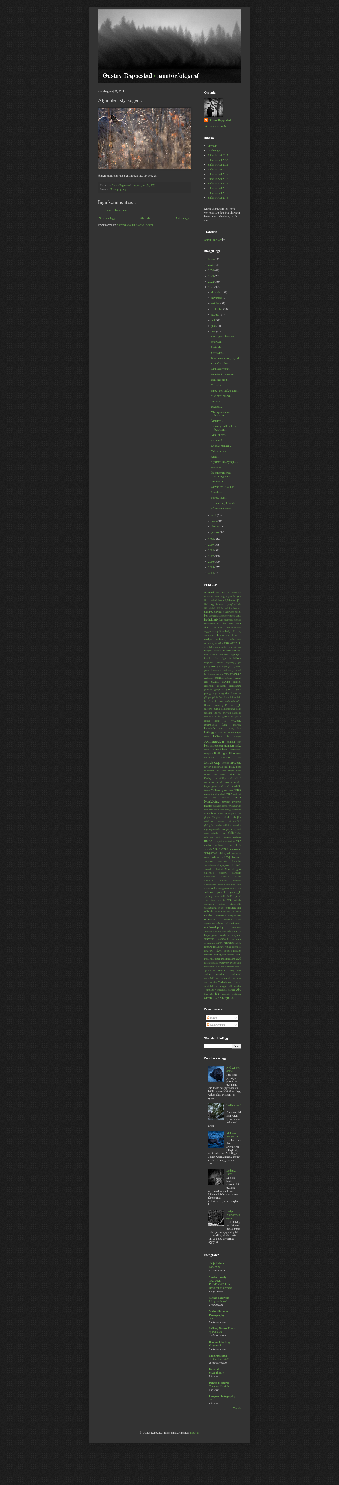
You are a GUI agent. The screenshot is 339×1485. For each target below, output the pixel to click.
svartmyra (217, 931)
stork (238, 911)
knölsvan (218, 736)
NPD (211, 1318)
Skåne (228, 869)
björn (238, 600)
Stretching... (217, 492)
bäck (224, 623)
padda (227, 813)
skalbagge (236, 853)
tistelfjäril (208, 950)
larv (206, 766)
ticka (234, 946)
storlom (209, 915)
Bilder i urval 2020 (218, 169)
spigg (216, 896)
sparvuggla (235, 892)
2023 (211, 276)
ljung (238, 766)
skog (227, 857)
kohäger (237, 736)
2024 (211, 270)
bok (206, 615)
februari (216, 526)
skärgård (223, 872)
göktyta (207, 697)
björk (221, 600)
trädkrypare (224, 962)
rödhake (237, 836)
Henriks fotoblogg (219, 1342)
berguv (237, 596)
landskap (212, 762)
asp (228, 592)
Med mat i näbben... (222, 396)
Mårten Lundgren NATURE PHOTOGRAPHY (220, 1280)
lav (209, 766)
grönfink (237, 681)
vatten (207, 974)
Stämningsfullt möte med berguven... (224, 427)
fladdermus (214, 654)
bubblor (237, 619)
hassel (207, 701)
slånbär (225, 876)
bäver (238, 623)
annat (211, 592)
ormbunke (236, 809)
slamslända (209, 876)
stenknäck (209, 903)
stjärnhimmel (210, 907)
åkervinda (208, 993)
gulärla (229, 689)
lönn (232, 774)
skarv (206, 857)
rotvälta (214, 832)
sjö (221, 852)
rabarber (218, 825)
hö (210, 716)
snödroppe (221, 888)
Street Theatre (216, 1372)
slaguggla (236, 872)
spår (206, 899)
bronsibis (230, 615)
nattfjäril (226, 797)
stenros (222, 903)
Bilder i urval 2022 (218, 160)
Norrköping (115, 189)
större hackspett (225, 923)
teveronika (225, 946)
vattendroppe (220, 974)
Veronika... (217, 385)
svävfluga (224, 935)
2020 (211, 539)
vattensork (236, 978)
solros (233, 888)
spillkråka (226, 896)
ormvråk (208, 813)
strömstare (209, 919)
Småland (223, 880)
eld (239, 643)
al (205, 592)
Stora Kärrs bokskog (225, 911)
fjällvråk (236, 650)
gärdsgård (209, 693)
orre (216, 813)
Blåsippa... (217, 406)
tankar (216, 946)
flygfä (238, 654)
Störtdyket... (217, 352)
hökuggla (222, 716)
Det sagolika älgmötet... (221, 1287)
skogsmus (208, 861)
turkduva (229, 966)
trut (233, 958)
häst (206, 716)
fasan (229, 646)
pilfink (238, 813)
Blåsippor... (217, 467)
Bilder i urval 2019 (218, 174)
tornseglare (220, 954)
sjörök (227, 853)
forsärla (208, 658)
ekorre (225, 643)
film (235, 646)
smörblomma (210, 884)
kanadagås (209, 728)
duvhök (207, 643)
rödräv (208, 840)
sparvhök (221, 892)
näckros (208, 805)
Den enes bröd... (220, 379)
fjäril (206, 654)
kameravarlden (218, 1356)
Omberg (227, 809)
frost (217, 658)
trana (238, 954)
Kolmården (214, 741)
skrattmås (236, 865)
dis (227, 635)
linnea (232, 766)
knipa (238, 732)
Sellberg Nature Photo (222, 1328)
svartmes (208, 931)
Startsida (145, 218)
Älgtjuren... (217, 420)
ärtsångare (236, 993)
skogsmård (222, 861)
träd (238, 958)
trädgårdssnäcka (211, 962)
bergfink (229, 596)
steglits (221, 899)
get (239, 662)
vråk (230, 986)
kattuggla (210, 732)
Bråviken (218, 619)
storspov (232, 915)
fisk (239, 646)
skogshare (236, 857)
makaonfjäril (234, 778)
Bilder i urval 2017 (218, 183)
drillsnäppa (221, 639)
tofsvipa (237, 950)
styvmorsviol (226, 919)
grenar (207, 670)
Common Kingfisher (220, 1386)
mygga (207, 793)
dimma (220, 635)
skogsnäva (236, 861)
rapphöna (237, 825)
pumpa (221, 821)
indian (207, 720)
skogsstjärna (223, 865)
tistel (238, 946)
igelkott (237, 716)
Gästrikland (231, 693)
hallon (233, 697)
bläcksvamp (228, 611)
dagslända (219, 631)
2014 (211, 573)
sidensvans (235, 849)
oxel (222, 813)
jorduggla (236, 720)
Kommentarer (217, 1025)
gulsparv (218, 689)
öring (215, 998)
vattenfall (236, 974)
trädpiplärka (235, 962)
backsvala (236, 592)
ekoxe (233, 643)
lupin (238, 770)
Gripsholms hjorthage (221, 670)
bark (217, 596)
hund (238, 708)
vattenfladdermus (211, 978)
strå (239, 915)
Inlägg (213, 1017)
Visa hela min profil (215, 126)
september (217, 309)
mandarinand (215, 782)
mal (205, 782)
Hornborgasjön (221, 705)
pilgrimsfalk (209, 817)
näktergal (217, 805)
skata (213, 857)
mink (221, 786)
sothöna (208, 892)
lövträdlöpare (222, 778)
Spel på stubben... (220, 363)
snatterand (230, 884)
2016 (211, 561)
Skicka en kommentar (115, 210)
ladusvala (225, 757)
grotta (235, 670)
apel (218, 592)
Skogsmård (215, 1345)
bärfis (231, 623)
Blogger (194, 1432)
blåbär (220, 608)
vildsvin (236, 982)
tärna (214, 970)
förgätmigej (231, 662)
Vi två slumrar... (220, 451)
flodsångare (224, 654)
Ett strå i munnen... (221, 445)
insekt (217, 720)
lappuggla (235, 762)
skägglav (236, 869)
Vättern (231, 989)
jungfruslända (210, 724)
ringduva (227, 829)
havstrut (219, 701)
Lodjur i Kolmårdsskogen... (233, 1214)
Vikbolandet (224, 982)
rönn (238, 841)
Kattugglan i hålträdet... (223, 336)
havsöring (228, 701)
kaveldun (222, 732)
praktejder (236, 817)
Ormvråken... (218, 481)
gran (213, 666)
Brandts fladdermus (217, 615)
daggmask (209, 631)
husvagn (227, 712)
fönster (220, 662)
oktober (215, 303)
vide (210, 982)
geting (207, 666)
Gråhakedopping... (221, 368)
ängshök (225, 993)
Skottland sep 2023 (219, 1359)
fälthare (237, 658)
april (214, 515)
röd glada (215, 836)
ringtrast (237, 829)
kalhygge (237, 724)
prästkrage (208, 821)
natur (238, 797)
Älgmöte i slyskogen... (223, 374)
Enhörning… (216, 1266)
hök (214, 716)
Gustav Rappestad (220, 120)
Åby (238, 989)
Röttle (238, 844)
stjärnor (221, 907)
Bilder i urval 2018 (218, 179)
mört (235, 793)
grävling (226, 681)
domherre (236, 635)
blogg (211, 604)
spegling (208, 896)
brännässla (228, 619)
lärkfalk (223, 774)
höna (230, 716)
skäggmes (209, 872)
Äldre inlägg (182, 218)
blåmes (237, 608)
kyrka (238, 753)
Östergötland (226, 997)
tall (226, 942)
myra (213, 793)
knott (206, 736)
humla (217, 708)
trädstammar (210, 966)
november (217, 297)
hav (212, 701)
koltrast (231, 741)
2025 (211, 264)
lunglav (231, 770)
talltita (238, 942)
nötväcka (218, 809)
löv (239, 774)
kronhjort (229, 745)
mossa (207, 790)
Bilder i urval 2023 (218, 155)
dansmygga (209, 635)
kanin (221, 728)
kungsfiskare (220, 749)
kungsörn (208, 753)
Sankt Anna (220, 848)
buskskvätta (209, 623)
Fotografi (214, 1369)
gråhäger (208, 677)
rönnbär (208, 844)
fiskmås (217, 650)
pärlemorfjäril (235, 821)
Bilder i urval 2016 (218, 188)
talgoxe (219, 942)
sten (229, 899)
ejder (214, 643)
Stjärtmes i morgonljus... (224, 462)
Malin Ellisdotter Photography (219, 1313)
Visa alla (237, 1408)
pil (232, 813)
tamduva (208, 946)
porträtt (225, 817)
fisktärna (227, 650)
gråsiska (218, 677)
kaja (224, 724)
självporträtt (210, 853)
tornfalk (208, 954)
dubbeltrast (235, 639)
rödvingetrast (229, 841)
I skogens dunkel (218, 1301)
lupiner (207, 774)
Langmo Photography (222, 1396)
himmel (207, 705)
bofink (238, 611)
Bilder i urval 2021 (218, 164)
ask (223, 592)
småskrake (236, 880)
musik (237, 790)
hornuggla (235, 705)
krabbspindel (216, 745)
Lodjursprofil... (233, 1106)
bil (208, 600)
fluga (232, 654)
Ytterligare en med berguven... (221, 413)
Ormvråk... (217, 401)
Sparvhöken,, (216, 1332)
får (230, 658)
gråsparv (229, 677)
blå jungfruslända (232, 604)
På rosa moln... (219, 497)
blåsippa (208, 611)
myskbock (221, 793)
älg (124, 189)
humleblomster (228, 708)
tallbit (231, 942)
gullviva (208, 689)
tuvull (238, 966)
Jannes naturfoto (219, 1298)
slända (238, 876)
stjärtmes (231, 907)
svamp (238, 923)
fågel (224, 658)
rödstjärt (218, 841)
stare (213, 899)
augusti (215, 314)
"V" (211, 1399)
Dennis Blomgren (219, 1383)
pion (218, 817)
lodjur (223, 770)
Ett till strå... (217, 440)
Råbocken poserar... (221, 508)
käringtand (209, 757)
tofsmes (228, 950)
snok (239, 884)
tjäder (218, 950)
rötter (229, 844)
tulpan (221, 966)
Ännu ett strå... (219, 435)
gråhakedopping (232, 673)
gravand (237, 666)
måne (229, 793)
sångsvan (209, 938)
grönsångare (235, 685)
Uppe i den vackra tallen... (225, 390)
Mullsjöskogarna (219, 790)
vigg (215, 982)
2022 (211, 281)
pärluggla (208, 825)
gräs (206, 681)
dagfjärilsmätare (234, 627)
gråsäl (238, 677)
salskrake (208, 849)
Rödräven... (217, 341)
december (217, 292)
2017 (211, 556)
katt (239, 728)
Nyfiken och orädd (233, 1069)
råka (239, 832)
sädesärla (223, 938)
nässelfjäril (227, 805)
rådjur (232, 832)
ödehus (208, 998)
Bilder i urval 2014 (218, 197)
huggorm (208, 708)
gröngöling (209, 685)
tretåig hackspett (212, 958)
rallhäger (227, 825)
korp (206, 745)
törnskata (222, 970)
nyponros (236, 801)
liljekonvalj (217, 766)
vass (239, 970)
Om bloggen (214, 150)
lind (225, 766)
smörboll (221, 884)
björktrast (230, 600)
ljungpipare (209, 770)
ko (228, 736)
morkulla (236, 786)
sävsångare (209, 942)
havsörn (237, 701)
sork (239, 888)
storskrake (221, 915)
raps (206, 829)
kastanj (231, 728)
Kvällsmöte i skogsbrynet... (226, 358)
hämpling (236, 712)
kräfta (206, 749)
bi (205, 600)
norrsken (226, 801)
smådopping (209, 880)
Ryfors (223, 832)
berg (222, 596)
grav (230, 666)
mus (231, 790)
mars (214, 521)
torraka (230, 954)
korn (239, 741)
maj (213, 331)
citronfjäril (218, 627)
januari (215, 532)
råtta (206, 836)
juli (213, 320)
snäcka (207, 888)
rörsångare (219, 844)
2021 (211, 287)
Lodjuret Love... (231, 1172)
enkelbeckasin (213, 646)
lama (239, 757)
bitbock (214, 600)
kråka (238, 745)
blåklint (228, 608)
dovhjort (208, 639)
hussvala (217, 712)
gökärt (215, 697)
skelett (220, 857)
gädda (238, 689)
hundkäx (208, 712)
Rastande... (217, 347)
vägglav (237, 986)
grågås (219, 673)
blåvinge (218, 611)
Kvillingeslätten (224, 753)
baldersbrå (209, 596)
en (205, 646)
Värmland (209, 989)
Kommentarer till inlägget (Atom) (134, 224)
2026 (211, 259)
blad (206, 604)
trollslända (226, 958)
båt (218, 623)
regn (211, 829)
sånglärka (236, 935)
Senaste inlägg (107, 218)
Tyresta (207, 970)
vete (206, 982)
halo (239, 697)
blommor (219, 604)
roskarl (207, 832)
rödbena (227, 836)
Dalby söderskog (233, 631)
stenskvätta (235, 903)
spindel (237, 896)
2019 (211, 544)
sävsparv (236, 938)
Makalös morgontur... (233, 1134)
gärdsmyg (219, 693)
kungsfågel (235, 749)
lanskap (225, 762)
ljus (217, 770)
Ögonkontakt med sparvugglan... (221, 474)
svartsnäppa (227, 931)
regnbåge (218, 829)
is (225, 720)
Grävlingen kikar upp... (223, 486)
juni (213, 326)
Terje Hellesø (216, 1263)
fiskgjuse (208, 650)
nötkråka (236, 805)
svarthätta (236, 927)
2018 (211, 550)
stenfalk (237, 899)
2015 (211, 567)
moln (227, 786)
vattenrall (225, 978)
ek (219, 643)
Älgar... (215, 456)
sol (227, 888)
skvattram (219, 869)
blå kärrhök (210, 608)
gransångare (222, 666)
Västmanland (221, 989)
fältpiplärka (209, 662)
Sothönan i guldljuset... (223, 503)
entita (223, 646)
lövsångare (209, 778)
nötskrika (208, 809)
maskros (228, 782)
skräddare (209, 869)
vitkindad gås (210, 986)
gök (239, 693)
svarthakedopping (213, 927)
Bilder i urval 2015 (218, 193)
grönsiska (221, 685)
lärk (215, 774)
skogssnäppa (210, 865)
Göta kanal (224, 697)
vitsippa (223, 986)
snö (213, 888)
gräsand (215, 681)
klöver (231, 732)
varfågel (231, 970)
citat (206, 627)
